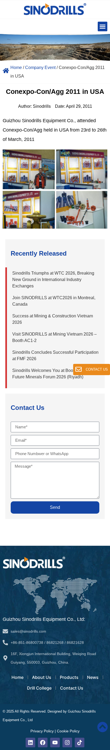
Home (16, 67)
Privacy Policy (42, 731)
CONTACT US (97, 369)
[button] (102, 26)
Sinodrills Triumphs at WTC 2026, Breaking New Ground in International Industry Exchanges (53, 279)
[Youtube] (55, 742)
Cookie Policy (68, 731)
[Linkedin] (30, 742)
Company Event (40, 67)
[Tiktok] (79, 742)
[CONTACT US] (78, 369)
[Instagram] (67, 742)
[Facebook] (43, 742)
